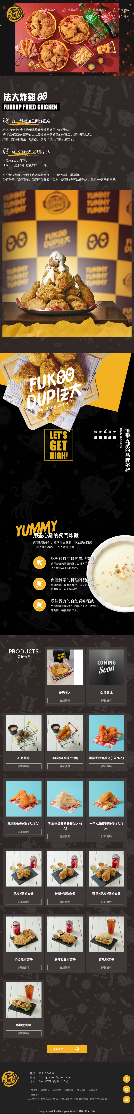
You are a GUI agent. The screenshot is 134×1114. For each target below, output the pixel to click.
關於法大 (50, 9)
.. (77, 1111)
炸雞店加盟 (66, 1098)
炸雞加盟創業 (81, 1098)
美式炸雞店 (33, 1098)
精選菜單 (73, 9)
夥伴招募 (123, 16)
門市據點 (123, 9)
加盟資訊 (100, 16)
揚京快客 (55, 1111)
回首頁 (34, 1090)
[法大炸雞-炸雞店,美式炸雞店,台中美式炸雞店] (15, 12)
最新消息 (98, 9)
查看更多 (58, 1049)
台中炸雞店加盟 (98, 1098)
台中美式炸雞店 (49, 1098)
